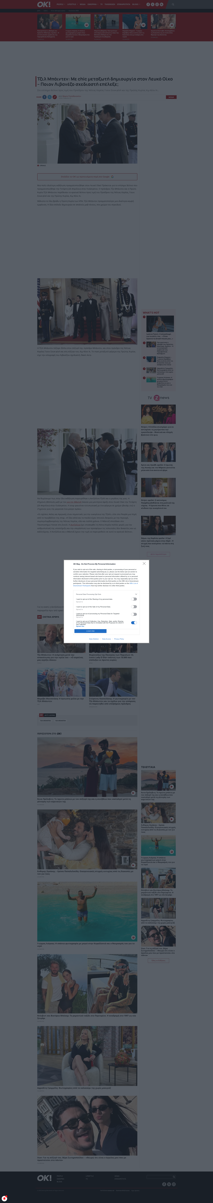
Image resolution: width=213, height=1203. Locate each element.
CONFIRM (90, 631)
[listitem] (106, 594)
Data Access (106, 639)
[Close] (145, 564)
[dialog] (106, 601)
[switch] (134, 599)
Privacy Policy (119, 639)
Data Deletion (94, 639)
